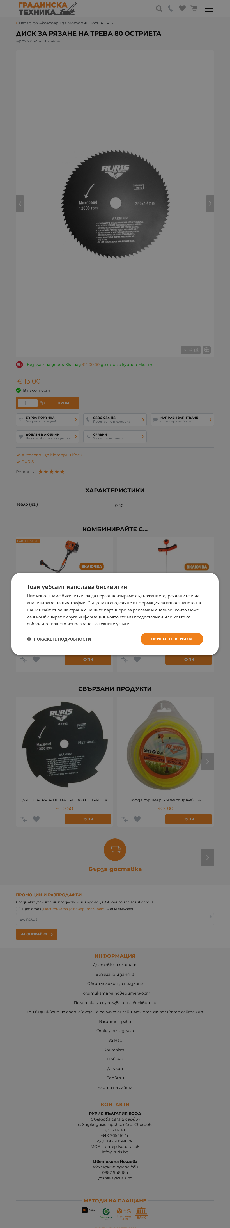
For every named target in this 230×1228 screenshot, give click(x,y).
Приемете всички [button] (171, 639)
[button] (59, 639)
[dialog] (115, 614)
